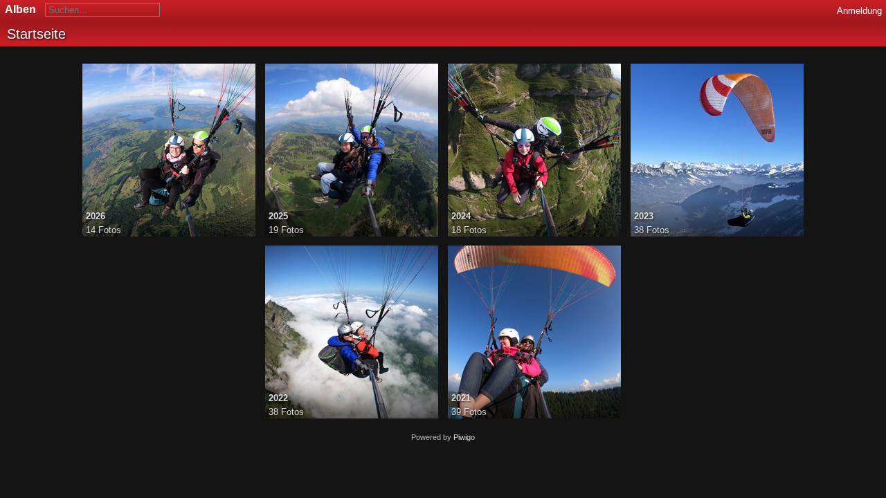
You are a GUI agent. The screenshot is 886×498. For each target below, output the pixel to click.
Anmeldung (859, 11)
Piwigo (464, 437)
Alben (20, 9)
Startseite (36, 34)
